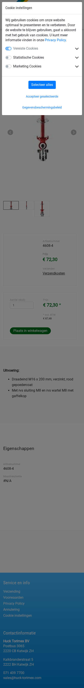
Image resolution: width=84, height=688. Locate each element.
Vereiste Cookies (25, 48)
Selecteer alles (42, 85)
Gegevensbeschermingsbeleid (42, 107)
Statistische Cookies (28, 57)
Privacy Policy (55, 40)
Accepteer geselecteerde (42, 96)
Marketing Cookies (27, 66)
